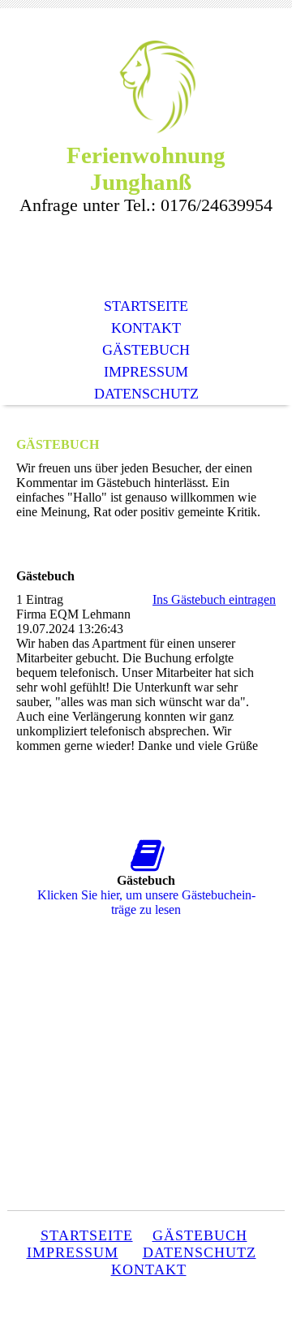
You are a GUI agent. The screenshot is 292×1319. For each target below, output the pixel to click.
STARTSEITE (146, 306)
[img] (146, 87)
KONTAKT (146, 328)
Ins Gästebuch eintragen (214, 599)
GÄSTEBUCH (146, 350)
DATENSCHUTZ (146, 394)
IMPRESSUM (146, 372)
